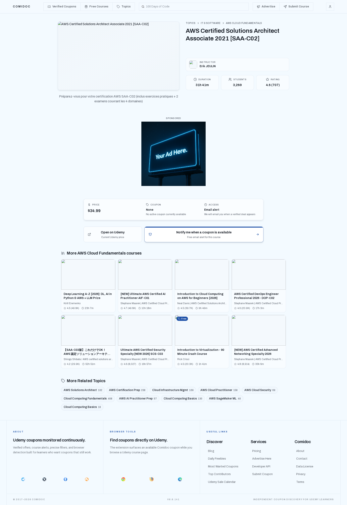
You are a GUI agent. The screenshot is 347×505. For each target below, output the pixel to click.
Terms (300, 481)
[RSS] (87, 479)
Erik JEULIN (208, 66)
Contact (301, 458)
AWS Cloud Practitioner (219, 390)
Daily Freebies (217, 458)
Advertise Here (261, 458)
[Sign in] (330, 7)
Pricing (256, 451)
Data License (304, 466)
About (300, 451)
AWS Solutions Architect (83, 390)
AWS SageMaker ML (225, 398)
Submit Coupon (262, 474)
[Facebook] (65, 479)
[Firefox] (151, 479)
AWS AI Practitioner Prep (138, 398)
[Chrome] (123, 479)
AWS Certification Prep (127, 390)
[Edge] (180, 479)
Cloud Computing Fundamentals (88, 398)
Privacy (300, 474)
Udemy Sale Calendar (222, 481)
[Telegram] (23, 479)
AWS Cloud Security (259, 390)
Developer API (261, 466)
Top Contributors (219, 474)
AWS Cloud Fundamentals (244, 23)
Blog (211, 451)
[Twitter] (44, 479)
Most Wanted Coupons (223, 466)
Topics (191, 23)
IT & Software (211, 23)
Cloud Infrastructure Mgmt (173, 390)
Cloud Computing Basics (183, 398)
